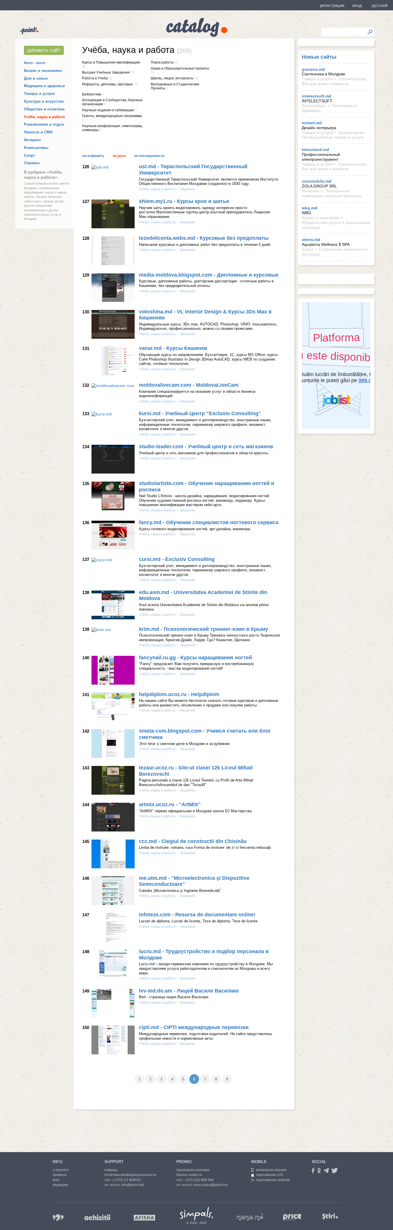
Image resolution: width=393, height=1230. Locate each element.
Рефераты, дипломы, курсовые (107, 84)
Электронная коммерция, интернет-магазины (332, 193)
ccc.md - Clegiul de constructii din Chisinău (193, 841)
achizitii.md (97, 1217)
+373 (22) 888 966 (199, 1180)
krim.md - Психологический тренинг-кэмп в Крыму (203, 629)
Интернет (32, 140)
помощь (110, 1170)
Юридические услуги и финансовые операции (336, 225)
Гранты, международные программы (112, 116)
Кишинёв (187, 189)
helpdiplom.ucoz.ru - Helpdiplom (179, 694)
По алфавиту (93, 156)
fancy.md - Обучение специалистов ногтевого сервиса (208, 522)
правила (59, 1175)
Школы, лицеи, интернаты (172, 78)
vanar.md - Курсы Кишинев (173, 348)
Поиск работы (162, 62)
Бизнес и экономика (43, 70)
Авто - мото (34, 63)
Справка (31, 163)
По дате (119, 156)
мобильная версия (271, 1170)
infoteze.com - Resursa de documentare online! (197, 914)
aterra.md (311, 239)
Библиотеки (91, 94)
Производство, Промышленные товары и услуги (334, 135)
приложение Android (273, 1180)
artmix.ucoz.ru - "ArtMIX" (170, 804)
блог (56, 1180)
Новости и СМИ (38, 132)
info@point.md (132, 1185)
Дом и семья (36, 78)
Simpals (196, 1213)
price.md (292, 1217)
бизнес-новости (189, 1175)
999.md (58, 1217)
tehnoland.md (315, 149)
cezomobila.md (316, 181)
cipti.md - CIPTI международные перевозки (194, 1027)
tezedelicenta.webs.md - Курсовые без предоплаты (203, 238)
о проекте (61, 1170)
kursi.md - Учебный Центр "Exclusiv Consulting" (200, 413)
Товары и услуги (39, 93)
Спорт (29, 155)
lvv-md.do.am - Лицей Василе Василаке (189, 991)
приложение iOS (269, 1175)
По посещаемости (149, 156)
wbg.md (309, 208)
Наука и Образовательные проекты (180, 68)
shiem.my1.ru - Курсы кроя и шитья (184, 201)
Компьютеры (36, 147)
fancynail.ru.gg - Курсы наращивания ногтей (195, 657)
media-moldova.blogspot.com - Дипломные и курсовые (208, 275)
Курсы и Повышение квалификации (111, 62)
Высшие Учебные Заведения (106, 72)
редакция (60, 1185)
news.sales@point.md (210, 1185)
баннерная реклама (192, 1170)
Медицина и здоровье (44, 86)
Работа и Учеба (95, 78)
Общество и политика (44, 109)
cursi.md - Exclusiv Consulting (177, 559)
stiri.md (330, 1216)
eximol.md (312, 122)
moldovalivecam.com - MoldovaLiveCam (189, 385)
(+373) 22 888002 (127, 1180)
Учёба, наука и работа (44, 117)
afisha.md (144, 1218)
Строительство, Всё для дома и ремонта (334, 81)
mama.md (250, 1216)
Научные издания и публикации (108, 110)
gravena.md (313, 69)
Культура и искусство (44, 101)
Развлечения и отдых (44, 124)
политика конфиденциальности (130, 1175)
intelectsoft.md (316, 96)
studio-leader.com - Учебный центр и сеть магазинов (206, 446)
